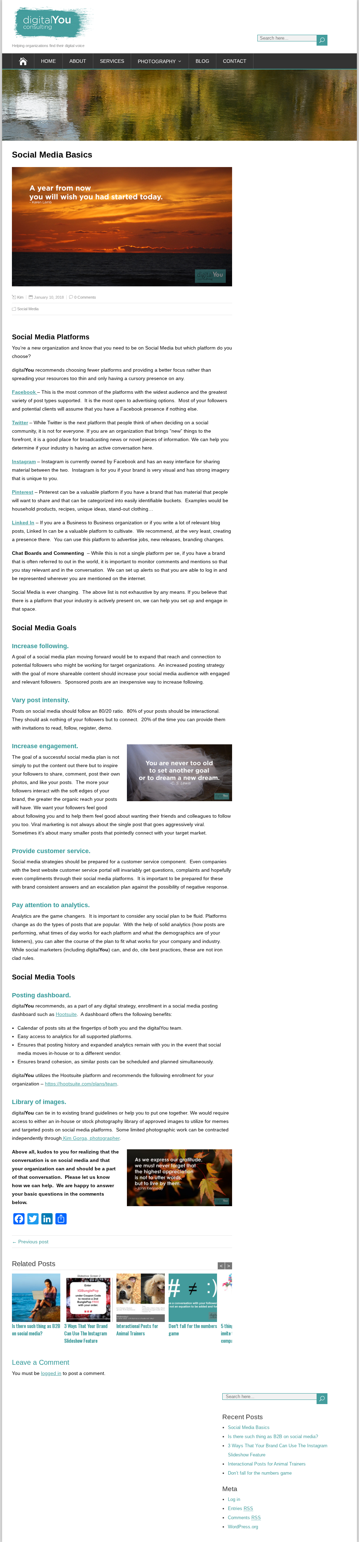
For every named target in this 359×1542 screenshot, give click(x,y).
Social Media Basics (249, 1427)
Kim (20, 297)
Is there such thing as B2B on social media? (36, 1329)
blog (202, 61)
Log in (234, 1499)
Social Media (28, 309)
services (112, 61)
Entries (240, 1508)
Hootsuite (66, 1014)
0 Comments (85, 297)
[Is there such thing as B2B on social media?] (38, 1298)
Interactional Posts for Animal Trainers (137, 1329)
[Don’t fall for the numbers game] (195, 1298)
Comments (244, 1517)
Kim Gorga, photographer (91, 1138)
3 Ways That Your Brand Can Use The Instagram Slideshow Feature (86, 1333)
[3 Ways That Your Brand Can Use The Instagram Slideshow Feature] (90, 1298)
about (77, 61)
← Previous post (30, 1241)
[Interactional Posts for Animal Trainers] (142, 1298)
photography (157, 61)
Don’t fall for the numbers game (193, 1329)
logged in (51, 1373)
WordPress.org (243, 1526)
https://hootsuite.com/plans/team (81, 1083)
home (48, 61)
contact (234, 61)
